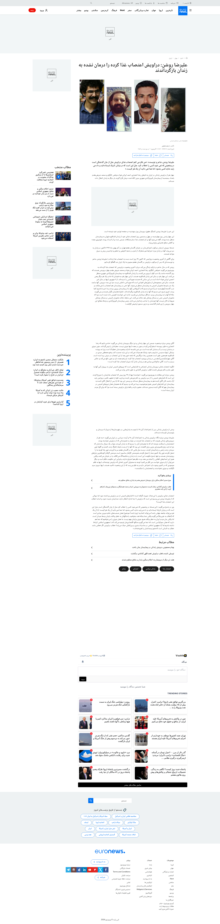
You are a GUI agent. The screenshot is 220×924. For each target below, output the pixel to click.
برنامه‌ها (171, 896)
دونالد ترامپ (116, 822)
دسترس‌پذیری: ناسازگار (122, 889)
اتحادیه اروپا (100, 822)
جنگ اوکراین (131, 822)
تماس (128, 882)
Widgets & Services (144, 889)
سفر (130, 10)
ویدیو (86, 10)
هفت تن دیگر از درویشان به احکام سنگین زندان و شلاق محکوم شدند (148, 560)
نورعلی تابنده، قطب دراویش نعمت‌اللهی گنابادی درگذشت (152, 553)
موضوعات (170, 860)
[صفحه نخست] (186, 58)
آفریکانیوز (149, 893)
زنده (32, 10)
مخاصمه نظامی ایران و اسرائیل (125, 816)
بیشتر (128, 860)
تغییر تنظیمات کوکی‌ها (123, 893)
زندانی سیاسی (150, 568)
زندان (124, 568)
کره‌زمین (104, 10)
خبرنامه (102, 877)
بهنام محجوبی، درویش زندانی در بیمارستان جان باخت (153, 547)
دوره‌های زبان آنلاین (145, 896)
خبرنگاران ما (170, 900)
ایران (170, 58)
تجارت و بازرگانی (142, 10)
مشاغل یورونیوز (125, 885)
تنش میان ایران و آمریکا (107, 828)
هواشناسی (148, 871)
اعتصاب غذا (167, 568)
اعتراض (135, 568)
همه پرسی (87, 834)
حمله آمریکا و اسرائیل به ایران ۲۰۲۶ (96, 816)
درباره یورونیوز (125, 864)
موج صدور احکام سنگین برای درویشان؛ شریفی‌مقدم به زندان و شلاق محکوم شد (144, 480)
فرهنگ (114, 10)
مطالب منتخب (62, 167)
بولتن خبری (148, 868)
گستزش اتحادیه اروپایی (107, 834)
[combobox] (104, 3)
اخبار (181, 58)
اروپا (161, 10)
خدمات (149, 860)
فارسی (186, 3)
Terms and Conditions (121, 871)
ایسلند (86, 822)
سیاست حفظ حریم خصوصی (121, 878)
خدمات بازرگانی (125, 868)
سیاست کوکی (125, 875)
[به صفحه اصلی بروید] (182, 10)
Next (122, 10)
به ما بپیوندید (147, 878)
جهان (154, 10)
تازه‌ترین (169, 10)
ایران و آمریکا (127, 828)
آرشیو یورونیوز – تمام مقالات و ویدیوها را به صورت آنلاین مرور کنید (166, 906)
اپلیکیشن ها (148, 882)
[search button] (91, 3)
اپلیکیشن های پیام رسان (144, 885)
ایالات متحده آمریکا (129, 834)
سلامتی (94, 10)
